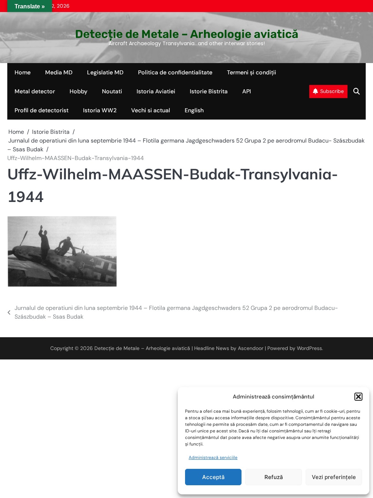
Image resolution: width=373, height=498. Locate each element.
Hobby (78, 91)
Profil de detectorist (41, 110)
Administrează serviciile (213, 457)
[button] (358, 396)
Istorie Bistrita (209, 91)
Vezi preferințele (334, 477)
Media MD (58, 72)
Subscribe (332, 91)
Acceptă (213, 477)
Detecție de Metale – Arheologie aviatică (186, 34)
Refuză (273, 477)
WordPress (309, 348)
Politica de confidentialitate (175, 72)
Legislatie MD (105, 72)
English (194, 110)
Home (23, 72)
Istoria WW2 (100, 110)
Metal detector (35, 91)
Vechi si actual (150, 110)
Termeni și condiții (251, 72)
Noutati (112, 91)
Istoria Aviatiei (156, 91)
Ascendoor (250, 348)
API (246, 91)
